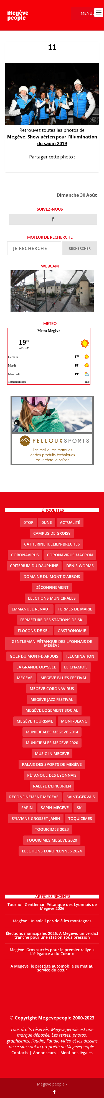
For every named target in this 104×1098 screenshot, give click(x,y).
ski (80, 807)
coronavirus (25, 554)
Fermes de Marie (75, 609)
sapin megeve (55, 807)
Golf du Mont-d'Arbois (34, 656)
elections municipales (52, 598)
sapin (27, 807)
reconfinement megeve (34, 796)
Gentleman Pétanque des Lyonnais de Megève (52, 643)
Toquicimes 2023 (52, 829)
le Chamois (76, 667)
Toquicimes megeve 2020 (52, 840)
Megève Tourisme (35, 721)
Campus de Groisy (51, 533)
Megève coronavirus (52, 688)
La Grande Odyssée (36, 667)
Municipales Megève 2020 (52, 742)
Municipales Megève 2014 (52, 731)
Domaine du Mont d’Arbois (52, 576)
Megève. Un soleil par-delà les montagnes (52, 920)
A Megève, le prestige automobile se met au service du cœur (52, 968)
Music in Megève (52, 753)
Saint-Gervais (81, 796)
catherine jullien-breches (52, 544)
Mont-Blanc (74, 721)
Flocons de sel (34, 630)
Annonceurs (44, 1052)
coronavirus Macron (70, 554)
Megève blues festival (63, 677)
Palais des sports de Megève (52, 764)
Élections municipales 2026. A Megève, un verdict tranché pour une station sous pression (52, 935)
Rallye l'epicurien (52, 786)
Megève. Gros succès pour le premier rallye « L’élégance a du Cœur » (52, 951)
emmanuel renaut (31, 609)
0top (29, 522)
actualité (70, 522)
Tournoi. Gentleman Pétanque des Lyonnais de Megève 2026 (52, 906)
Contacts (19, 1052)
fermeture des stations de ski (51, 619)
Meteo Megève (48, 331)
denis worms (80, 565)
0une (47, 522)
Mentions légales (76, 1052)
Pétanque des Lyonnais (52, 775)
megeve (24, 677)
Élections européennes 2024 (52, 851)
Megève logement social (52, 710)
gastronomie (72, 630)
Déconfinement (52, 587)
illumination (80, 656)
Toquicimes (80, 818)
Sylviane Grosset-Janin (36, 818)
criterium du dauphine (34, 565)
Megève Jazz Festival (52, 699)
